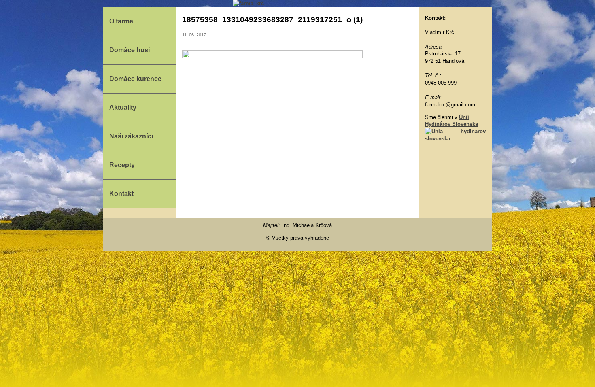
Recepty (122, 165)
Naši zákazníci (131, 136)
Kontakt (121, 193)
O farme (121, 21)
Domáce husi (129, 50)
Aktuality (122, 107)
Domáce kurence (135, 78)
